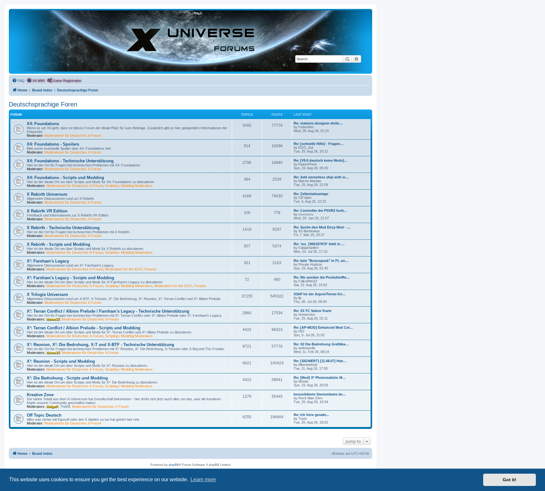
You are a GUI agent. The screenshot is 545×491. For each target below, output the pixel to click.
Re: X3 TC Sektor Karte (312, 311)
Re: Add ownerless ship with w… (321, 177)
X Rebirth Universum (47, 194)
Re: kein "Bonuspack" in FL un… (321, 261)
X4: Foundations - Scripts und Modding (65, 177)
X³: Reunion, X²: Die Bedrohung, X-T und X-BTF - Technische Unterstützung (100, 344)
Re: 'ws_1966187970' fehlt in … (319, 244)
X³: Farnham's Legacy (48, 261)
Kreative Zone (40, 394)
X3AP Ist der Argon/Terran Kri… (320, 294)
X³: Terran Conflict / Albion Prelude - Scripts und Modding (83, 328)
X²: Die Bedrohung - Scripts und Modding (67, 378)
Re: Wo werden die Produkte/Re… (322, 277)
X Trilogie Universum (47, 294)
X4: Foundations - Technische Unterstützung (70, 161)
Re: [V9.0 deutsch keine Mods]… (321, 160)
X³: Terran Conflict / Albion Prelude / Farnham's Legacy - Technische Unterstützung (108, 311)
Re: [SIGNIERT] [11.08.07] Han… (320, 361)
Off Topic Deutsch (44, 415)
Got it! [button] (509, 479)
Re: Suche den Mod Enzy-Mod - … (322, 227)
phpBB (174, 464)
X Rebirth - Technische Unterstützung (63, 227)
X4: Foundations (43, 123)
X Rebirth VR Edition (47, 211)
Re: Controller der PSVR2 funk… (320, 210)
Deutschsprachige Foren (43, 104)
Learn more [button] (203, 479)
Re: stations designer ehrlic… (318, 123)
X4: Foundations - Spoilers (53, 144)
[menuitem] (18, 80)
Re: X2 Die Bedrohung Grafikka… (321, 344)
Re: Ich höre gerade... (311, 415)
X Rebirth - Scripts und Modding (58, 244)
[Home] (190, 41)
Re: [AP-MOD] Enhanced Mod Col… (323, 327)
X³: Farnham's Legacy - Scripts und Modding (70, 277)
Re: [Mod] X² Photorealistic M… (320, 377)
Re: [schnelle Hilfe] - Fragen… (318, 144)
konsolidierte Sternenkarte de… (320, 394)
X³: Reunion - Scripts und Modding (61, 361)
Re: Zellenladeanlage (311, 194)
